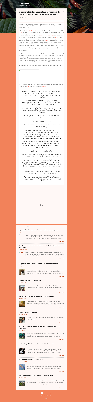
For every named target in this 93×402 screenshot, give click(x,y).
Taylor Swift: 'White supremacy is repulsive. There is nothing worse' (39, 230)
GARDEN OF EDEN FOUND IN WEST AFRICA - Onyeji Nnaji (36, 296)
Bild (28, 86)
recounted (28, 43)
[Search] (76, 4)
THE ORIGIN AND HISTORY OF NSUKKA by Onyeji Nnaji (36, 375)
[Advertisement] (72, 28)
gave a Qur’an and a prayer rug (47, 35)
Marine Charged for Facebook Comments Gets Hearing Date (37, 344)
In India (46, 40)
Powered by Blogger (47, 393)
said (22, 32)
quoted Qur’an (31, 30)
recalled (57, 37)
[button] (63, 12)
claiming (24, 48)
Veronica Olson (49, 395)
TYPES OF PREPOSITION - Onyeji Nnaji (31, 360)
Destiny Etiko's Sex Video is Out (28, 312)
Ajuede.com (24, 3)
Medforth (44, 86)
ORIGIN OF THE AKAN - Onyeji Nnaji (30, 280)
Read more (61, 241)
